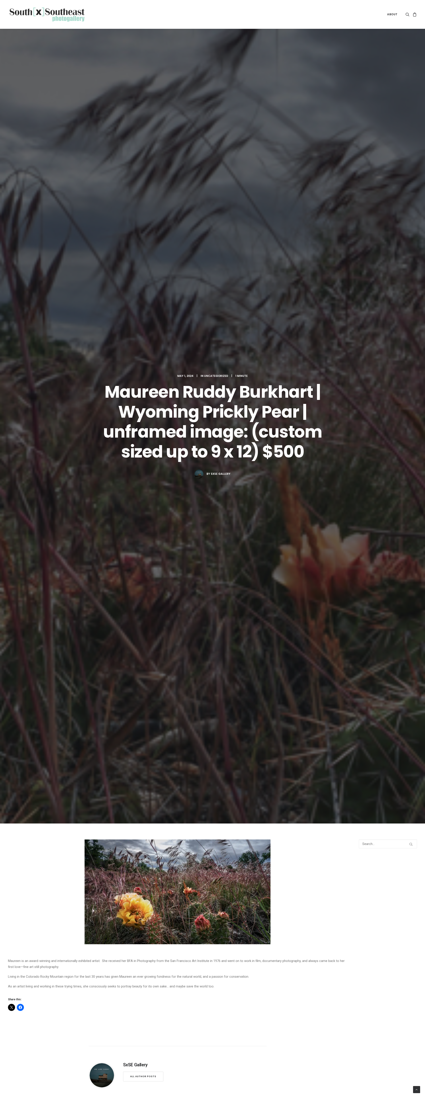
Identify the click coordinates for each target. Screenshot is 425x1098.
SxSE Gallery (220, 474)
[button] (408, 14)
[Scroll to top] (416, 1089)
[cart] (414, 14)
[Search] (388, 843)
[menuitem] (391, 14)
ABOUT (392, 14)
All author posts (143, 1076)
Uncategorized (216, 376)
